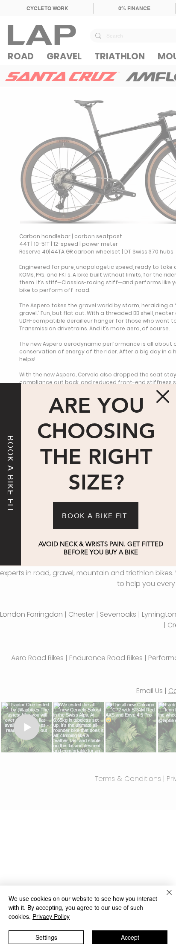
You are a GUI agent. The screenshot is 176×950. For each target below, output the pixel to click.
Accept (130, 937)
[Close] (164, 897)
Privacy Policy (51, 916)
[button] (162, 396)
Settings (46, 937)
